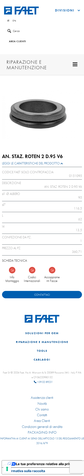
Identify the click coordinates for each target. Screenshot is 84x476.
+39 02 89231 (45, 382)
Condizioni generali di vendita (42, 427)
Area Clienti (42, 421)
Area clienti (17, 41)
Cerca (16, 31)
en (14, 20)
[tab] (42, 164)
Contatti (42, 415)
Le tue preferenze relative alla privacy (46, 464)
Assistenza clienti (42, 398)
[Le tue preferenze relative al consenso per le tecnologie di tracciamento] (7, 469)
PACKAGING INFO (42, 432)
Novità (42, 403)
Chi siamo (42, 409)
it (8, 20)
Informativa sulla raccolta (25, 471)
